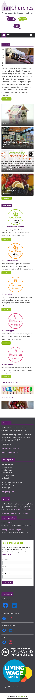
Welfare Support (8, 330)
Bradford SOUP (7, 523)
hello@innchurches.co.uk (10, 448)
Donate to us (7, 397)
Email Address (7, 560)
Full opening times (7, 492)
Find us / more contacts (9, 452)
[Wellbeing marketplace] (17, 161)
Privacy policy (6, 554)
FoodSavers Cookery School (12, 227)
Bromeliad (21, 697)
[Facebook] (6, 605)
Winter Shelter (7, 364)
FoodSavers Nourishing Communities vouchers (16, 143)
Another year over (9, 190)
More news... (6, 198)
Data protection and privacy (11, 513)
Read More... (6, 99)
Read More (6, 239)
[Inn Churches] (3, 35)
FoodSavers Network (9, 260)
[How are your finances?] (17, 115)
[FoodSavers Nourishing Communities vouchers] (17, 138)
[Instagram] (11, 618)
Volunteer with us (9, 382)
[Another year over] (17, 185)
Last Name (6, 574)
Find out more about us (22, 509)
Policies (25, 513)
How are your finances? (11, 121)
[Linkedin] (15, 605)
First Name (6, 567)
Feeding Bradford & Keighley (11, 530)
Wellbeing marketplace (11, 167)
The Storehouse (7, 294)
